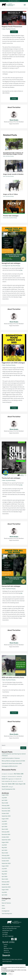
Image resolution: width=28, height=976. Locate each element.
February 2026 (5, 805)
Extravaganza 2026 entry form (10, 766)
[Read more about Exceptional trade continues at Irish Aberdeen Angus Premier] (14, 144)
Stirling (11, 786)
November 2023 (6, 858)
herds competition (7, 781)
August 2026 (5, 795)
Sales (4, 29)
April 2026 (4, 800)
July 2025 (4, 821)
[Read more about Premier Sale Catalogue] (14, 206)
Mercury (15, 781)
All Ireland (10, 773)
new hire (20, 781)
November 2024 (6, 834)
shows (5, 786)
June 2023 (4, 871)
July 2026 (4, 797)
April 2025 (4, 826)
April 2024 (4, 850)
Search (3, 745)
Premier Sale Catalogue (10, 215)
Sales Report (20, 784)
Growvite (18, 778)
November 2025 (6, 810)
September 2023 (6, 863)
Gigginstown (11, 778)
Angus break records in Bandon (13, 174)
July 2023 (4, 868)
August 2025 (5, 818)
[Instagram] (15, 939)
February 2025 (5, 831)
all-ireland (4, 773)
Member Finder (8, 948)
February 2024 (5, 855)
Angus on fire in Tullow (10, 194)
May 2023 (4, 874)
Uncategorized (6, 265)
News (4, 784)
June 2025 (4, 824)
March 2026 (5, 803)
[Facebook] (12, 939)
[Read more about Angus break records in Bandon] (14, 166)
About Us (6, 950)
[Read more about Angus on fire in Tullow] (14, 186)
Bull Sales (18, 774)
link (21, 270)
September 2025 (6, 816)
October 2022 (5, 884)
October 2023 (5, 860)
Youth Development (8, 789)
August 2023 (5, 866)
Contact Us (7, 952)
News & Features (6, 903)
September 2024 (6, 839)
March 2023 (5, 879)
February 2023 (5, 881)
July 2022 (4, 892)
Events (4, 217)
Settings (10, 973)
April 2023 (4, 876)
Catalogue (4, 776)
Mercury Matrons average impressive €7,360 (13, 760)
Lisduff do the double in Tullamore (11, 758)
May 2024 (4, 847)
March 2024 (5, 852)
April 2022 (4, 895)
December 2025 (6, 808)
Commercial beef (12, 776)
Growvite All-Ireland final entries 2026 (12, 763)
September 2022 (6, 887)
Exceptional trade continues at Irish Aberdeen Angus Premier (13, 153)
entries (19, 776)
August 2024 (5, 842)
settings (12, 971)
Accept (4, 973)
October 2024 (5, 837)
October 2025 (5, 813)
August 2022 (5, 889)
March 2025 (5, 829)
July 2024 (4, 845)
